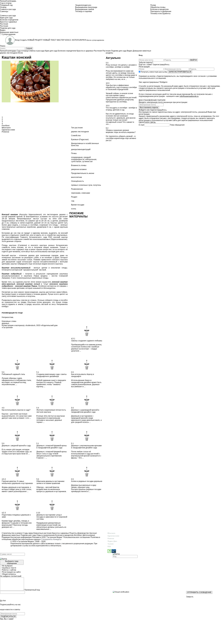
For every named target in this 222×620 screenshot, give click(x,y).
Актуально (113, 57)
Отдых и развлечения (45, 535)
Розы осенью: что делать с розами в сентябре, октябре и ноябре (121, 66)
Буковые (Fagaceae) (80, 139)
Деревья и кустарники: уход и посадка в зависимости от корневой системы (51, 517)
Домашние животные (11, 535)
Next (7, 126)
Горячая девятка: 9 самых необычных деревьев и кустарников (17, 482)
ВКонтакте (111, 533)
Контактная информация (21, 537)
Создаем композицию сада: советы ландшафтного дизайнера (51, 375)
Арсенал (93, 533)
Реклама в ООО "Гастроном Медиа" (47, 537)
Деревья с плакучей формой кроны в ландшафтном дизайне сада (51, 447)
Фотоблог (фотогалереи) (84, 535)
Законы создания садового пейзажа (86, 341)
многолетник (76, 177)
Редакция (6, 537)
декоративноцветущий (80, 149)
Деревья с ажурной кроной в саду (16, 446)
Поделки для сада (28, 535)
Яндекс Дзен (112, 541)
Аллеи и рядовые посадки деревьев (86, 481)
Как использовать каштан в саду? (16, 410)
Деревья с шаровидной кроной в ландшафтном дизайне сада (85, 411)
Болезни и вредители (64, 535)
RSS (109, 546)
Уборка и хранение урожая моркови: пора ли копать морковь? (121, 131)
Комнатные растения (42, 533)
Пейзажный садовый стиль (13, 374)
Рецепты (73, 533)
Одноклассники (113, 536)
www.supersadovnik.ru (40, 546)
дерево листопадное (9, 53)
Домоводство (83, 533)
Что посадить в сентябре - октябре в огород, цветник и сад (121, 109)
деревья (5, 323)
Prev (4, 126)
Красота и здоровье (60, 533)
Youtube (111, 544)
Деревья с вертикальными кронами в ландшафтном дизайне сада (86, 447)
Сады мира (28, 533)
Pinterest (111, 538)
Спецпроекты (47, 539)
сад (72, 201)
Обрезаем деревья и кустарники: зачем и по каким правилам (50, 482)
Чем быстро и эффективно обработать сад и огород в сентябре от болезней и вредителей (121, 87)
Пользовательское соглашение (76, 537)
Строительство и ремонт (12, 533)
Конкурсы (57, 539)
